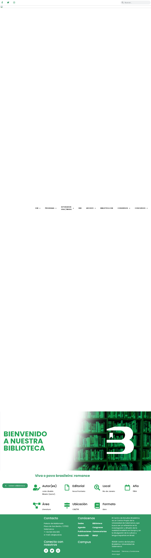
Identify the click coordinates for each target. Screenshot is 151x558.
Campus (84, 542)
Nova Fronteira (78, 491)
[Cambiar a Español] (116, 2)
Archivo (90, 208)
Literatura (46, 509)
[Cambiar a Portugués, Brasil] (111, 2)
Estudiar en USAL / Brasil (66, 208)
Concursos (140, 208)
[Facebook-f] (2, 2)
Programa (49, 208)
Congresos (123, 208)
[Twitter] (8, 2)
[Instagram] (14, 2)
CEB (36, 208)
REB (80, 208)
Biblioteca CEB (106, 208)
